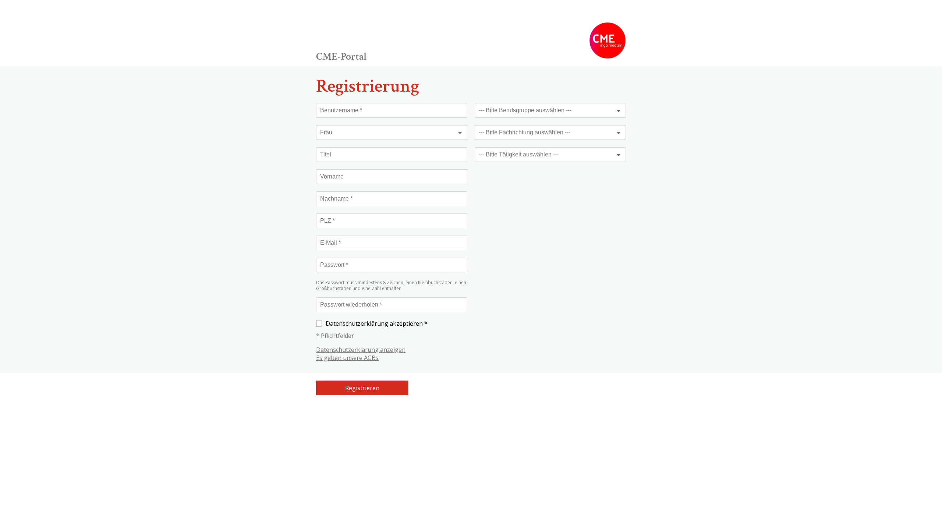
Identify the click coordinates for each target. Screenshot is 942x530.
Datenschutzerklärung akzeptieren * (377, 323)
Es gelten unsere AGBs (347, 358)
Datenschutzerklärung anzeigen (361, 350)
